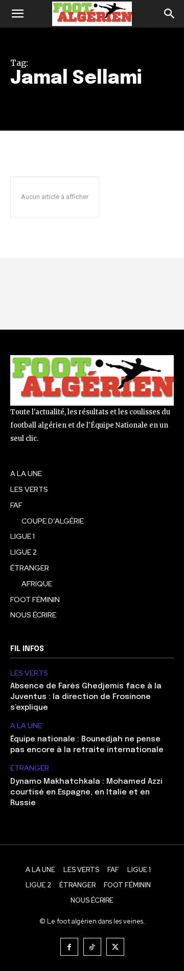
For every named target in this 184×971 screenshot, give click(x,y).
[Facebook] (69, 947)
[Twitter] (115, 947)
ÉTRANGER (29, 768)
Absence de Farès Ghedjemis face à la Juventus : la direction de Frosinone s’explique (86, 697)
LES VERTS (29, 673)
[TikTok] (92, 947)
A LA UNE (26, 725)
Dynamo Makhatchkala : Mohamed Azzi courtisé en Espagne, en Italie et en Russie (86, 792)
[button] (17, 14)
